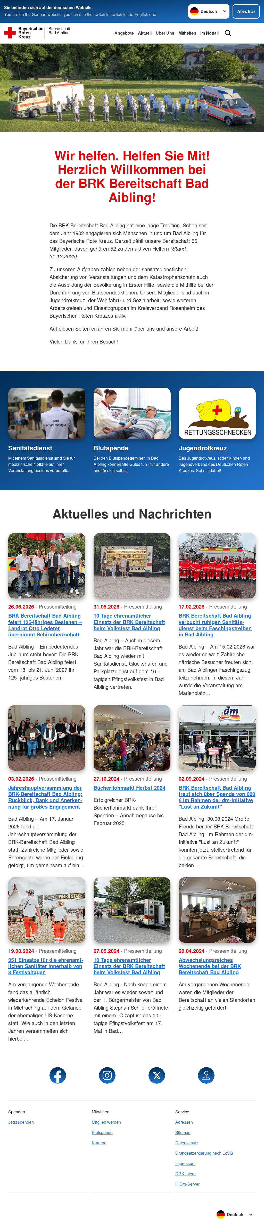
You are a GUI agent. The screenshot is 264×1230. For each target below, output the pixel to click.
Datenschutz (186, 1143)
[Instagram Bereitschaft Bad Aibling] (107, 1075)
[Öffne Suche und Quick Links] (228, 33)
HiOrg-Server (187, 1184)
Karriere (99, 1143)
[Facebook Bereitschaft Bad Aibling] (58, 1075)
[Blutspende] (132, 413)
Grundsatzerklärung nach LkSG (204, 1153)
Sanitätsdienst (30, 447)
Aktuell (145, 33)
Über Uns (165, 33)
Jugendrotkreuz (203, 447)
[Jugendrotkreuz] (217, 413)
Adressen (184, 1122)
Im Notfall (209, 33)
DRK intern (185, 1174)
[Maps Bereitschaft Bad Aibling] (206, 1075)
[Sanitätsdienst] (46, 413)
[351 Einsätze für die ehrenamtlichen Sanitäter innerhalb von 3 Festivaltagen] (46, 910)
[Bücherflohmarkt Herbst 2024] (132, 738)
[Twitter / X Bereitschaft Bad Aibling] (156, 1075)
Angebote (124, 33)
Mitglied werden (106, 1122)
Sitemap (183, 1132)
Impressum (185, 1163)
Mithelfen (187, 33)
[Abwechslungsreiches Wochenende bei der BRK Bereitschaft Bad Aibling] (217, 910)
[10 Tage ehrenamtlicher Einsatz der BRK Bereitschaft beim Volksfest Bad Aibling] (132, 565)
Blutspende (111, 447)
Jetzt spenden (21, 1122)
